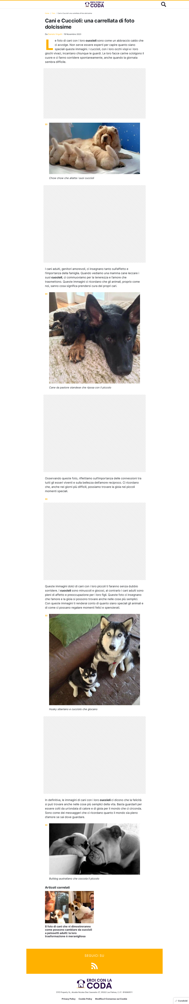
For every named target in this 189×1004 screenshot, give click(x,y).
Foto (53, 13)
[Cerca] (163, 4)
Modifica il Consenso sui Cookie (111, 999)
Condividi (182, 1000)
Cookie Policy (85, 999)
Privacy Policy (68, 999)
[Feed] (94, 965)
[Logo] (94, 4)
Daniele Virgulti (55, 34)
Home (47, 13)
